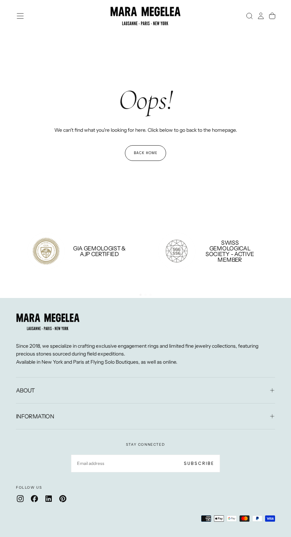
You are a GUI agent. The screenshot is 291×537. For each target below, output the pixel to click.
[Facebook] (34, 498)
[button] (20, 16)
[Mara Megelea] (48, 321)
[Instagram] (20, 498)
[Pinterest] (63, 498)
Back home (145, 153)
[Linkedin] (48, 498)
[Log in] (261, 16)
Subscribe (199, 463)
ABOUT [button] (25, 390)
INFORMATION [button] (35, 416)
